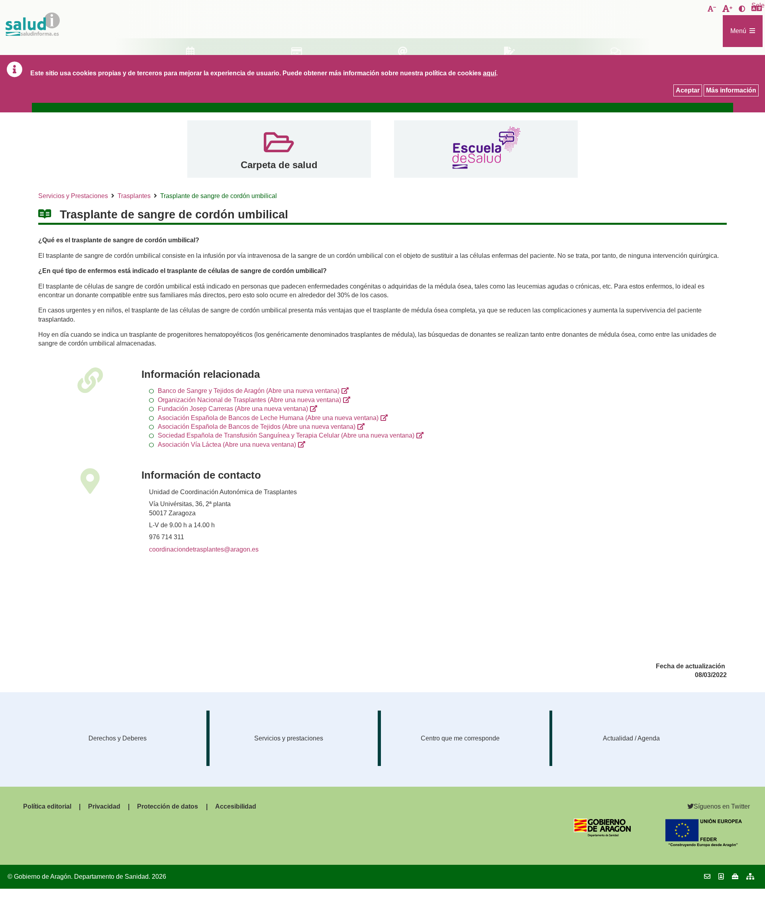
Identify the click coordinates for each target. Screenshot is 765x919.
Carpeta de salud (279, 164)
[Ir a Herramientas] (735, 876)
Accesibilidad (235, 806)
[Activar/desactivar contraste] (742, 9)
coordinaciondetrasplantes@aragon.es (204, 549)
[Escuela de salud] (486, 149)
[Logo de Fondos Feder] (703, 844)
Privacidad (104, 806)
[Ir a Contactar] (707, 876)
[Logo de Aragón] (602, 834)
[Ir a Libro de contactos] (721, 876)
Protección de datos (167, 806)
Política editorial (47, 806)
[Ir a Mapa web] (750, 876)
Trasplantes (134, 195)
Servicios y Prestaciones (73, 195)
